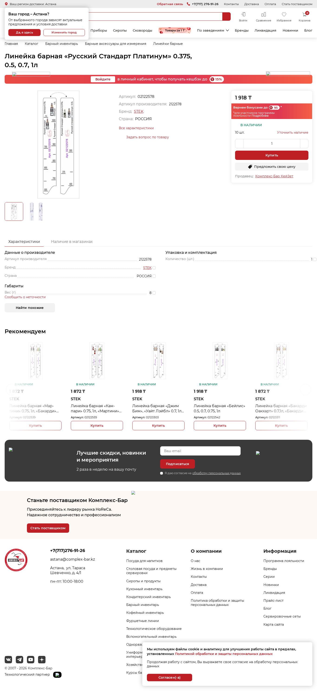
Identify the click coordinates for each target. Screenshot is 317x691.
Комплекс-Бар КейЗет (274, 176)
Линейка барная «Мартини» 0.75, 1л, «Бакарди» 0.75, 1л (32, 409)
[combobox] (148, 16)
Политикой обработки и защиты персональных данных (224, 654)
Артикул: (15, 417)
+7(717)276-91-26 (67, 550)
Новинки (290, 30)
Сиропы (120, 30)
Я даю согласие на (203, 473)
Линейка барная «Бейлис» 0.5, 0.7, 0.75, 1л (219, 408)
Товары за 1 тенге (174, 30)
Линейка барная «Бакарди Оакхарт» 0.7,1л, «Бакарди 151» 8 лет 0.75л (281, 409)
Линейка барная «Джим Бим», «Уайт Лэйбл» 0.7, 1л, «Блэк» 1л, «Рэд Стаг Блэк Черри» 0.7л (157, 409)
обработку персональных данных (216, 473)
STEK (138, 111)
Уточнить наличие (292, 132)
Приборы (99, 30)
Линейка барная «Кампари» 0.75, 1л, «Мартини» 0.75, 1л (95, 409)
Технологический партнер (28, 674)
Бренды (242, 30)
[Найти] (226, 16)
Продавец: (244, 176)
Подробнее (260, 115)
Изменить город (64, 32)
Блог (308, 30)
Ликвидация (265, 30)
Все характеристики (136, 128)
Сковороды (142, 30)
